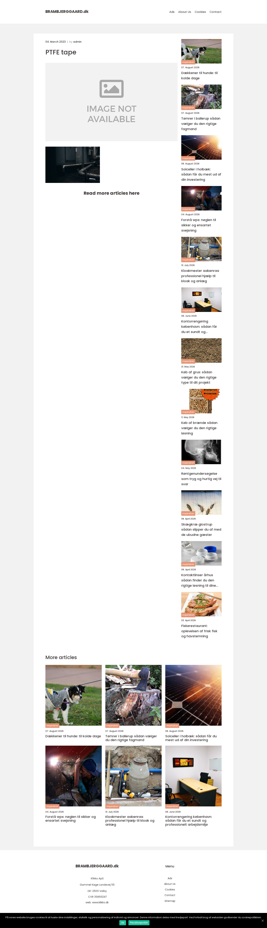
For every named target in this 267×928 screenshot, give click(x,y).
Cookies (200, 12)
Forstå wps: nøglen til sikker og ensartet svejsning (198, 225)
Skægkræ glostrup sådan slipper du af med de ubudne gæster (201, 529)
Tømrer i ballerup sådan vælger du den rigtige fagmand (200, 123)
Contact (216, 12)
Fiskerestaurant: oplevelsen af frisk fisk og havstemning (199, 631)
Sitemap (170, 901)
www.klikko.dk (100, 902)
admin (77, 41)
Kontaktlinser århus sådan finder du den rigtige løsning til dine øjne (198, 580)
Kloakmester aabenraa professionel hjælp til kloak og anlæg (200, 275)
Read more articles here (111, 193)
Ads (172, 12)
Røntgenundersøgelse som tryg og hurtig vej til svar (201, 478)
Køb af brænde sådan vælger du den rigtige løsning (199, 428)
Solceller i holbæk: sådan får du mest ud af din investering (201, 174)
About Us (184, 12)
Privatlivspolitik (139, 922)
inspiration (188, 62)
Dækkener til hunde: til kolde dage (199, 75)
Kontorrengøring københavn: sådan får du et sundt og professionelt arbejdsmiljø (199, 326)
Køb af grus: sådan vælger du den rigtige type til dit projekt (199, 377)
